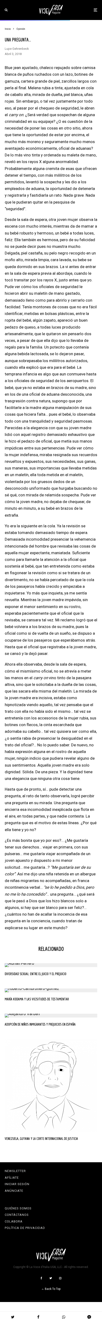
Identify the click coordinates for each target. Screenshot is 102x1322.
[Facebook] (41, 1278)
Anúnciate (14, 1190)
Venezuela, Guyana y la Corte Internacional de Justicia (41, 1139)
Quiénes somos (18, 1208)
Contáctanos (17, 1215)
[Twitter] (51, 1278)
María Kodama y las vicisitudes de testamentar (37, 999)
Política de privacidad (25, 1228)
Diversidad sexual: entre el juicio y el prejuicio (35, 974)
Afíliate (12, 1177)
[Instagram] (60, 1278)
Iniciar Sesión (17, 1184)
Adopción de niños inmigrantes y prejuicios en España (40, 1024)
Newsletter (15, 1171)
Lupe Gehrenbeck (17, 48)
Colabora (14, 1221)
